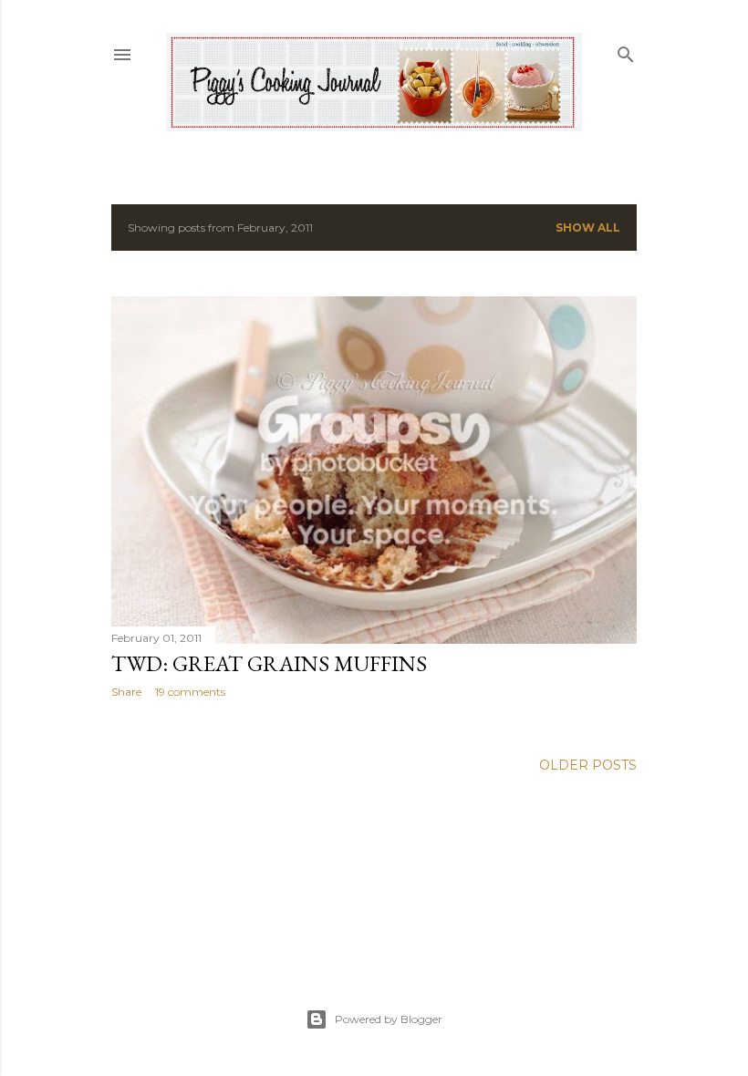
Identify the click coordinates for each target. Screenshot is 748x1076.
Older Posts (588, 765)
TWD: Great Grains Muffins (269, 663)
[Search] (626, 50)
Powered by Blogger (388, 1019)
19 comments (190, 691)
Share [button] (126, 691)
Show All (588, 227)
